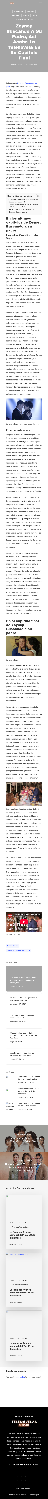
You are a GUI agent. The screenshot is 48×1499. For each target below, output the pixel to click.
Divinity (26, 15)
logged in (21, 1377)
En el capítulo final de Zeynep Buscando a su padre (21, 210)
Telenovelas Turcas (24, 19)
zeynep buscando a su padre (18, 951)
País (35, 15)
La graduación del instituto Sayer (25, 204)
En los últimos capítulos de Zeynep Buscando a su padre (23, 200)
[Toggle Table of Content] (37, 196)
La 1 (26, 1223)
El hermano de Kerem (21, 207)
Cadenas (15, 15)
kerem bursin (12, 946)
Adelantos (18, 11)
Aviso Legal (34, 1495)
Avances (30, 11)
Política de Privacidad (17, 1495)
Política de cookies (23, 1488)
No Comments (31, 65)
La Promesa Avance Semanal (20, 1227)
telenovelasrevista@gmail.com (26, 1464)
